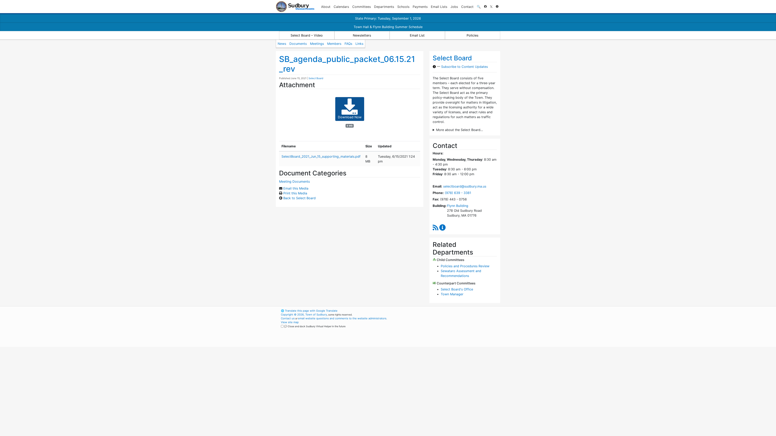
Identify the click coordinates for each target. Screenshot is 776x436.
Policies (472, 35)
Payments (420, 7)
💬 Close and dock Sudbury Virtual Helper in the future (315, 326)
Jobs (454, 7)
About (325, 7)
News (282, 44)
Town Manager (452, 294)
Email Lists (439, 7)
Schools (403, 7)
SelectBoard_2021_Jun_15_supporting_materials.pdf (321, 156)
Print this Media (295, 193)
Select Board (316, 78)
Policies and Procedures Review (465, 266)
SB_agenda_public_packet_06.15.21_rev (347, 64)
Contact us (288, 318)
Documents (298, 44)
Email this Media (295, 188)
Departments (384, 7)
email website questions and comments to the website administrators (342, 318)
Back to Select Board (299, 198)
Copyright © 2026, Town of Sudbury (304, 314)
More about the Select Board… (459, 130)
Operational (452, 329)
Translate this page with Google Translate (309, 310)
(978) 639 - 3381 (458, 193)
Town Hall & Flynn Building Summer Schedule (388, 27)
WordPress (445, 310)
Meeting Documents (294, 181)
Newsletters (362, 35)
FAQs (348, 44)
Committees (361, 7)
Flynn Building (457, 206)
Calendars (341, 7)
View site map (290, 322)
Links (359, 44)
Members (334, 44)
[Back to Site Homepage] (295, 6)
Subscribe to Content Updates (464, 67)
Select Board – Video (307, 35)
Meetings (317, 44)
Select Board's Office (457, 289)
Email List (417, 35)
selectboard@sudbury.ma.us (464, 186)
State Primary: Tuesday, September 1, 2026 (388, 18)
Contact (467, 7)
